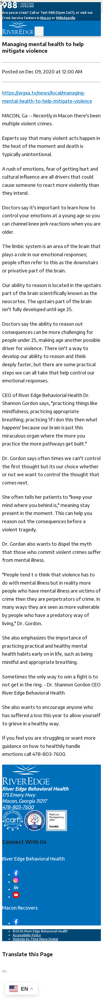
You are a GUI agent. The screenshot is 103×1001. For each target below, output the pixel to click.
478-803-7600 (18, 807)
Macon (45, 18)
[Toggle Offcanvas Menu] (39, 31)
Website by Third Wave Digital (35, 939)
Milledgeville (65, 18)
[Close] (4, 971)
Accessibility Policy (27, 935)
